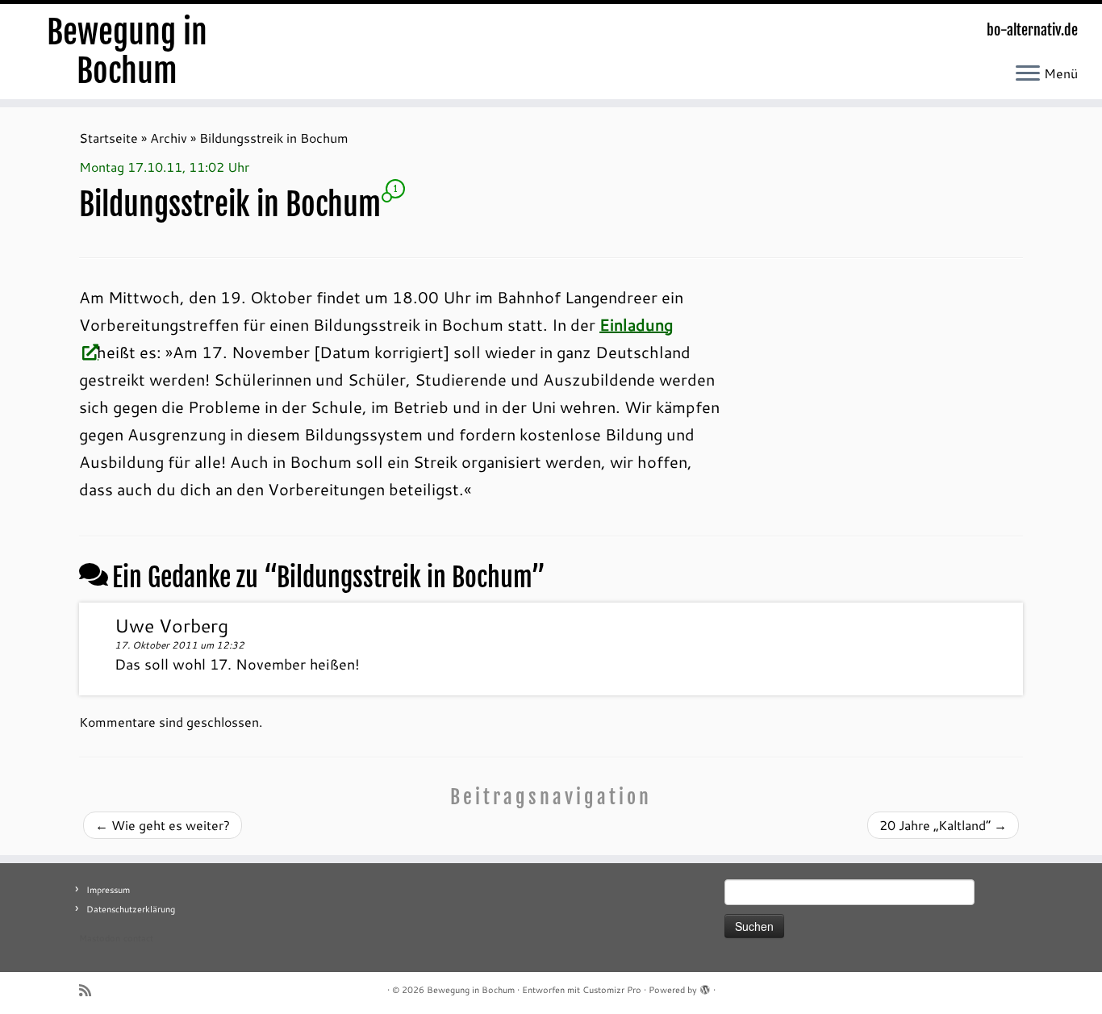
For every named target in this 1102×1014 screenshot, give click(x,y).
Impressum (108, 889)
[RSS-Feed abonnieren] (90, 990)
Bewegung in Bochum (127, 51)
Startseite (108, 137)
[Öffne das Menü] (1028, 74)
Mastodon (99, 938)
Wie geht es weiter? (162, 825)
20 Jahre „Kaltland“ (943, 825)
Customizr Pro (611, 989)
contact (138, 938)
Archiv (168, 137)
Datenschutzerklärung (130, 909)
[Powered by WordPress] (705, 986)
